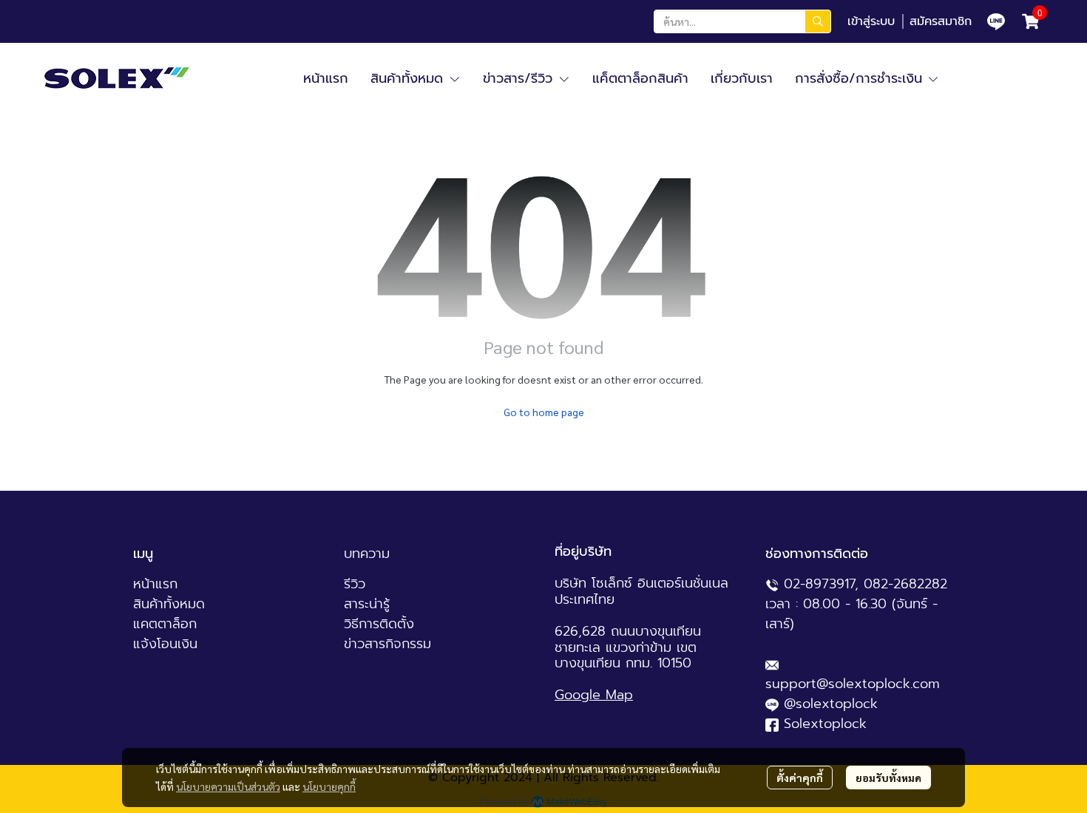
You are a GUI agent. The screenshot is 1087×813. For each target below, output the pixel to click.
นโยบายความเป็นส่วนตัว (228, 786)
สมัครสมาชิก (941, 21)
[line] (996, 21)
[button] (742, 21)
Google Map (594, 694)
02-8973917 (819, 584)
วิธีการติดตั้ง (379, 623)
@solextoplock (831, 703)
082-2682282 (905, 584)
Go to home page (544, 411)
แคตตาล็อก (165, 623)
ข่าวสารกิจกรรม (387, 643)
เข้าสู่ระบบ (871, 21)
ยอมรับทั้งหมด (888, 777)
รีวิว (354, 584)
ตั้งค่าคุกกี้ (799, 777)
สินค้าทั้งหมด (169, 603)
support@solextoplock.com (852, 683)
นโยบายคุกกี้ (329, 786)
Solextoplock (825, 723)
